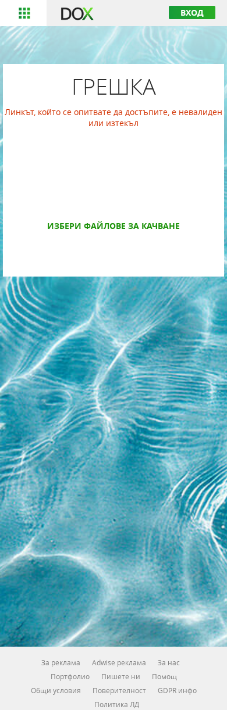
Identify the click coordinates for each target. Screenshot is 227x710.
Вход (192, 12)
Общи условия (56, 690)
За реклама (60, 662)
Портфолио (70, 676)
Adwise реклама (119, 662)
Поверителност (119, 690)
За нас (169, 662)
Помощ (164, 676)
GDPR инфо (177, 690)
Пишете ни (120, 676)
